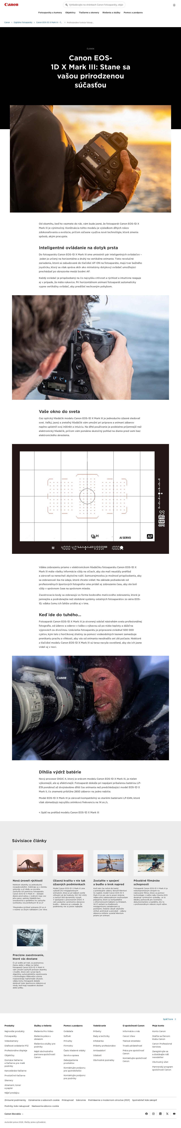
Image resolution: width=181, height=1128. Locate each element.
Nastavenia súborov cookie (45, 1106)
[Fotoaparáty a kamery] (63, 12)
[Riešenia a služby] (121, 12)
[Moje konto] (174, 5)
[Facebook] (146, 1113)
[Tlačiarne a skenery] (100, 12)
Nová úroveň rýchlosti (28, 880)
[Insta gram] (153, 1113)
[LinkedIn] (160, 1113)
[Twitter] (167, 1113)
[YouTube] (174, 1113)
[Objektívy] (77, 12)
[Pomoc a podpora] (144, 12)
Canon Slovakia (13, 1114)
